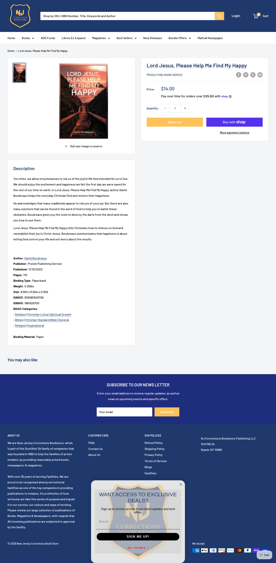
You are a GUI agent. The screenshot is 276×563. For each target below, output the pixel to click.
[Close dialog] (181, 484)
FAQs (91, 442)
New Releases (152, 38)
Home (11, 38)
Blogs (148, 467)
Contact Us (95, 448)
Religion (20, 314)
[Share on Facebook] (238, 74)
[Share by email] (260, 74)
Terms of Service (156, 461)
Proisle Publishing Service (164, 74)
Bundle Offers (178, 38)
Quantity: (153, 108)
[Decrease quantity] (165, 108)
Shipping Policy (155, 448)
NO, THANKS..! (138, 548)
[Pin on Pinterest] (245, 74)
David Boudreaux (35, 258)
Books (26, 38)
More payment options (234, 132)
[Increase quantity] (185, 108)
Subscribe (167, 412)
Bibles (19, 320)
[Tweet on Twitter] (253, 74)
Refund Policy (154, 442)
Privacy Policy (154, 454)
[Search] (219, 16)
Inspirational (36, 325)
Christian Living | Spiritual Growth (49, 314)
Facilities (150, 473)
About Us (94, 454)
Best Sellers (125, 38)
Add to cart (174, 122)
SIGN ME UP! (138, 536)
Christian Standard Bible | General (47, 320)
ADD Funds (48, 38)
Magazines (99, 38)
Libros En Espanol (74, 38)
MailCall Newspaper (210, 38)
